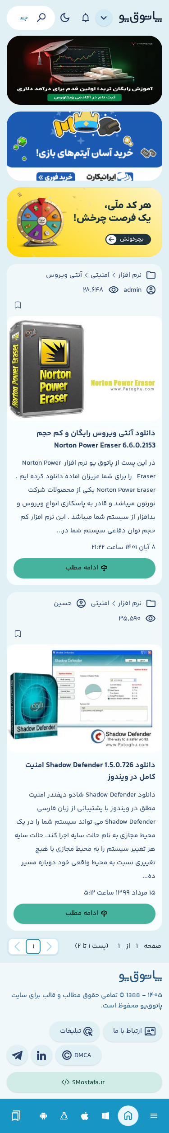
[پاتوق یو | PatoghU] (140, 17)
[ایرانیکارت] (84, 146)
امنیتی (100, 275)
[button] (33, 946)
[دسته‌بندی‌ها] (104, 18)
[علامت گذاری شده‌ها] (16, 1116)
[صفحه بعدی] (17, 946)
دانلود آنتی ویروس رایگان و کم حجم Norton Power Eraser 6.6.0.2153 (96, 439)
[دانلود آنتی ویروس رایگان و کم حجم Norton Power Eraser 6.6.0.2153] (84, 368)
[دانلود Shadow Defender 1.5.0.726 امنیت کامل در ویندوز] (84, 698)
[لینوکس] (64, 1116)
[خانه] (128, 1116)
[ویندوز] (105, 1116)
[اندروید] (43, 1116)
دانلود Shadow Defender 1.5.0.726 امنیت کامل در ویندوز (90, 771)
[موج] (84, 70)
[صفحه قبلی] (49, 946)
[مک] (85, 1116)
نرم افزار (130, 275)
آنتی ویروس (64, 275)
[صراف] (84, 221)
